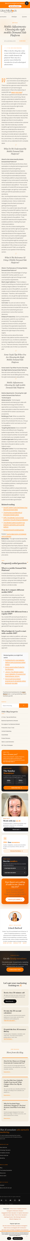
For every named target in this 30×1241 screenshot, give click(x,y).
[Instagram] (14, 1200)
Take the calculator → (10, 1020)
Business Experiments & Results (10, 720)
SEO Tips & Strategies (7, 745)
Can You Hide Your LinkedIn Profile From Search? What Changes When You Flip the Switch (13, 1083)
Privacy (1, 1204)
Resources (3, 1173)
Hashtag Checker (8, 1217)
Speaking (2, 1158)
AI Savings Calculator (5, 1150)
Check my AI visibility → (15, 899)
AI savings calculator (15, 868)
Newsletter (17, 943)
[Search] (23, 706)
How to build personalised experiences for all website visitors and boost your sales (15, 681)
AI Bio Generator (7, 1215)
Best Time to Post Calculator (19, 1215)
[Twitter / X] (5, 1200)
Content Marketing (6, 731)
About (25, 943)
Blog (1, 1167)
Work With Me (3, 1147)
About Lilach (3, 1175)
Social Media (5, 734)
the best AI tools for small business (13, 530)
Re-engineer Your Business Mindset (11, 724)
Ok (9, 1238)
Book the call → (10, 1001)
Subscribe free (14, 969)
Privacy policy (18, 1238)
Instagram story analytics (21, 1230)
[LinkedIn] (19, 1200)
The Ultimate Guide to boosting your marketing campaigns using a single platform (14, 525)
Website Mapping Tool (15, 1219)
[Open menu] (27, 3)
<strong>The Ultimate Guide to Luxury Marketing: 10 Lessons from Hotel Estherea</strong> (15, 674)
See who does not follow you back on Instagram (15, 1225)
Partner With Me (4, 1155)
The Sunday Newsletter (6, 1170)
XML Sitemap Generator (20, 1217)
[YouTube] (10, 1200)
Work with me (7, 943)
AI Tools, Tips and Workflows (9, 717)
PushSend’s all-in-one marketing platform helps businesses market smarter (15, 662)
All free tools (12, 1208)
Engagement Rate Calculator (9, 1213)
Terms (6, 1204)
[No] (27, 1236)
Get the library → (8, 1039)
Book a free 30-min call (5, 1188)
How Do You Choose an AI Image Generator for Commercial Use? (14, 1062)
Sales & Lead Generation (8, 741)
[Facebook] (1, 1200)
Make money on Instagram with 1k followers (15, 1227)
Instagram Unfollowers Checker (15, 1211)
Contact (2, 1185)
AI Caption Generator (22, 1213)
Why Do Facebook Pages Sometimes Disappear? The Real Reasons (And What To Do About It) (14, 1106)
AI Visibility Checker (5, 1152)
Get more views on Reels (8, 1230)
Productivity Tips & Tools (8, 727)
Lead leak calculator (15, 872)
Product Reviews (6, 738)
